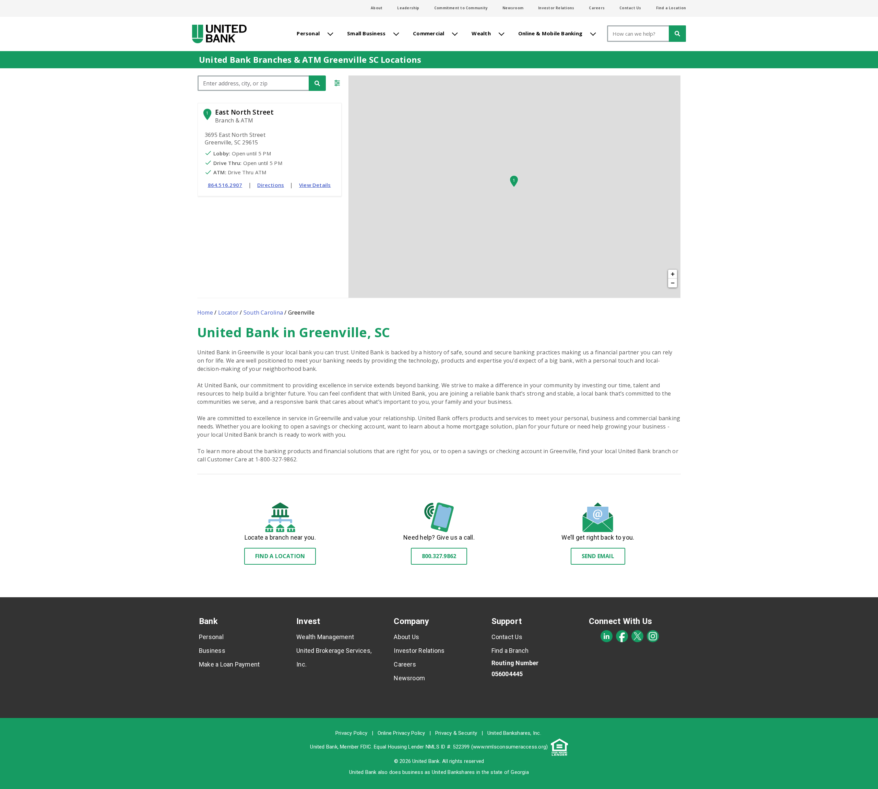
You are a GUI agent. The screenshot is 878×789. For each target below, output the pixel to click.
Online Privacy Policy (401, 733)
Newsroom (512, 7)
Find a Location (671, 7)
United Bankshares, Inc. (514, 733)
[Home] (219, 34)
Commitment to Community (461, 7)
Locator (228, 312)
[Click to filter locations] (337, 84)
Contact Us (630, 7)
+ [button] (673, 274)
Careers (597, 7)
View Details (315, 184)
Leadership (408, 7)
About (376, 7)
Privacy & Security (456, 733)
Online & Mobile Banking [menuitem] (550, 33)
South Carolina (263, 312)
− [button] (673, 282)
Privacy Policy (351, 733)
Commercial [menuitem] (428, 33)
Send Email (598, 556)
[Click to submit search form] (317, 83)
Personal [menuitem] (308, 33)
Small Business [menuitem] (366, 33)
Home (205, 312)
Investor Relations (556, 7)
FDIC (365, 747)
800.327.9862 (439, 556)
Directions (270, 184)
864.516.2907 (225, 184)
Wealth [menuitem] (481, 33)
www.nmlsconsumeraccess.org (509, 747)
